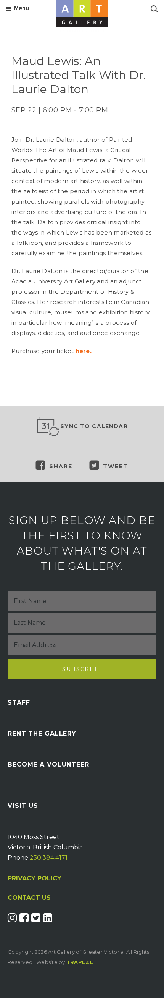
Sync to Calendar (94, 426)
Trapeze (79, 962)
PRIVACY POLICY (34, 878)
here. (84, 350)
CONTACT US (29, 898)
